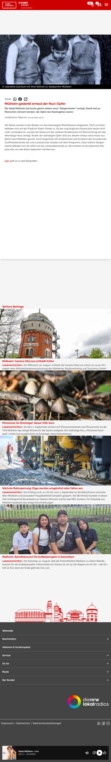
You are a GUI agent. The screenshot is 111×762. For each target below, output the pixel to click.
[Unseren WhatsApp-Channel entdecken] (99, 723)
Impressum (7, 723)
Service (6, 655)
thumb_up (104, 753)
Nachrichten (9, 639)
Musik (5, 671)
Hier (7, 161)
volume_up (87, 753)
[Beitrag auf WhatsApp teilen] (15, 99)
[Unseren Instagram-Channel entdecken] (108, 723)
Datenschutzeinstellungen (47, 723)
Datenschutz (23, 723)
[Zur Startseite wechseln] (9, 5)
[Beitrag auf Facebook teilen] (20, 99)
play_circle (99, 752)
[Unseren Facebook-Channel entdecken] (103, 723)
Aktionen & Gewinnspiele (16, 647)
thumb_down (94, 753)
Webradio (7, 630)
